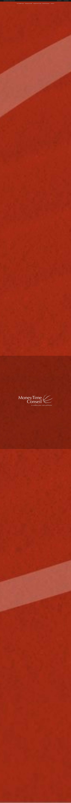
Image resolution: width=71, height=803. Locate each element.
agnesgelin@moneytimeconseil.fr (9, 0)
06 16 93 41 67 (59, 0)
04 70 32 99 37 (66, 0)
